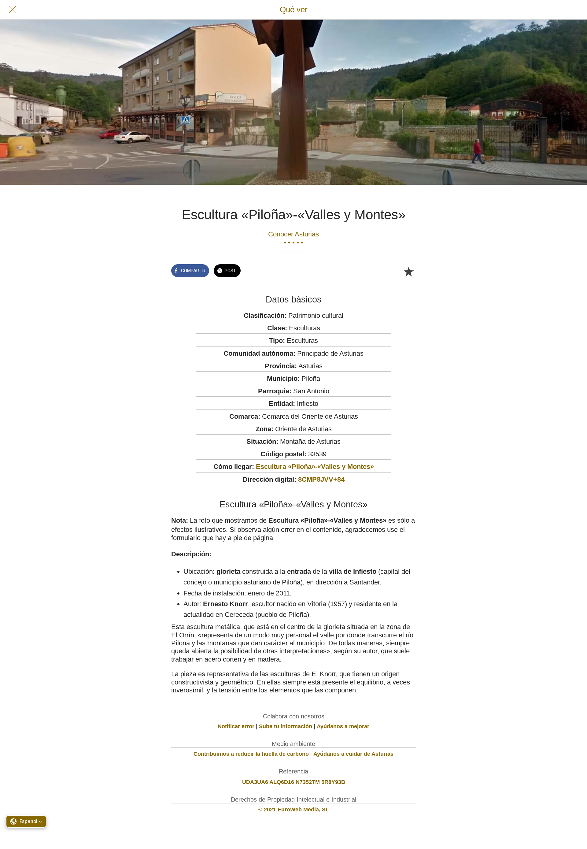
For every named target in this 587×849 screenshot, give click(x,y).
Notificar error (236, 726)
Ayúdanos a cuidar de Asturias (353, 754)
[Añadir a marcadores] (408, 271)
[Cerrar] (12, 9)
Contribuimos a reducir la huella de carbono (251, 754)
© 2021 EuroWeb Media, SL (293, 809)
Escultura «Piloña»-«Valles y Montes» (315, 466)
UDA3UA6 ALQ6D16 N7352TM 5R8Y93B (293, 782)
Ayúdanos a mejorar (343, 726)
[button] (26, 821)
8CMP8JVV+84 (321, 479)
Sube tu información (285, 726)
